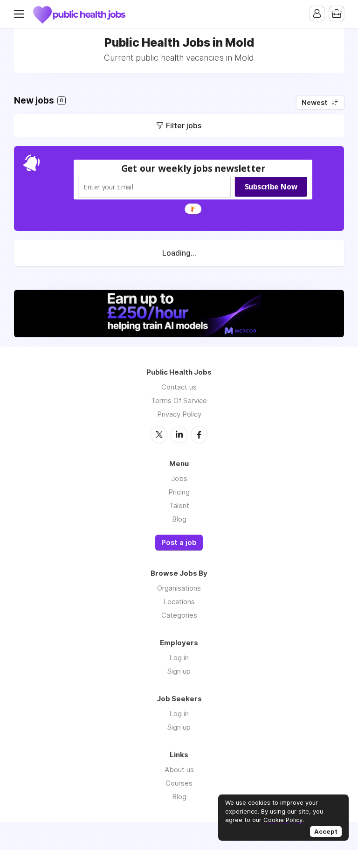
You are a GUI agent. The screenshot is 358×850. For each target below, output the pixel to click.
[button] (193, 168)
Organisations (179, 588)
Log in (179, 657)
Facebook (199, 435)
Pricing (179, 492)
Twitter (159, 435)
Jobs (179, 478)
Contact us (179, 387)
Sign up (179, 671)
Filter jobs (183, 125)
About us (179, 769)
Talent (179, 505)
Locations (179, 601)
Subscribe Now (271, 186)
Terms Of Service (179, 400)
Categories (179, 615)
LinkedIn (179, 435)
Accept (325, 831)
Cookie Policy (283, 819)
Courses (179, 783)
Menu (21, 14)
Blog (179, 519)
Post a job (179, 542)
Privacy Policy (179, 414)
